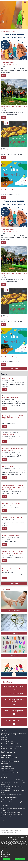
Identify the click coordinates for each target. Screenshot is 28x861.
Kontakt (3, 730)
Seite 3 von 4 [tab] (15, 28)
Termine (4, 374)
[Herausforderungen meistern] (14, 667)
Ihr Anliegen (5, 589)
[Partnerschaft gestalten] (14, 600)
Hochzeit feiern (14, 633)
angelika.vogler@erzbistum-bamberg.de (16, 790)
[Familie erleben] (14, 644)
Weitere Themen (7, 682)
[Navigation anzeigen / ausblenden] (25, 2)
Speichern (6, 859)
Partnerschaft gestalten (14, 610)
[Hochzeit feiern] (14, 622)
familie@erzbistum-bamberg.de (13, 802)
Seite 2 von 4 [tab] (13, 28)
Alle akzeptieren (19, 859)
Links (2, 820)
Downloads (4, 805)
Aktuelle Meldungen (8, 31)
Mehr (3, 75)
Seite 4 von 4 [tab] (17, 28)
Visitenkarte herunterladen (8, 748)
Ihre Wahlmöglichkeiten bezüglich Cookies (14, 838)
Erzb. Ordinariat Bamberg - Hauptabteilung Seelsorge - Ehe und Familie (13, 734)
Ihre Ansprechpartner (8, 752)
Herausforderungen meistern (14, 678)
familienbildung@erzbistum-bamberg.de (12, 794)
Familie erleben (14, 655)
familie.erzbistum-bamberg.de (14, 746)
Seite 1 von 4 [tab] (10, 28)
